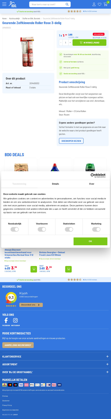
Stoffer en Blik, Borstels (31, 18)
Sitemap (5, 396)
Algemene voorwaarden (10, 410)
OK (90, 241)
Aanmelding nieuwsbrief (18, 345)
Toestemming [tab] (19, 184)
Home (4, 18)
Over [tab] (91, 184)
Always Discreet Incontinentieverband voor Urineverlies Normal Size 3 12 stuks (19, 253)
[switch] (42, 229)
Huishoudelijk (14, 18)
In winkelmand (91, 42)
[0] (106, 4)
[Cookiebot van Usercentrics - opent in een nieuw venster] (95, 175)
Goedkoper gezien (71, 140)
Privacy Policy (7, 405)
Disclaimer (6, 401)
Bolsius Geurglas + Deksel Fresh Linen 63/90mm (52, 253)
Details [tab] (55, 184)
